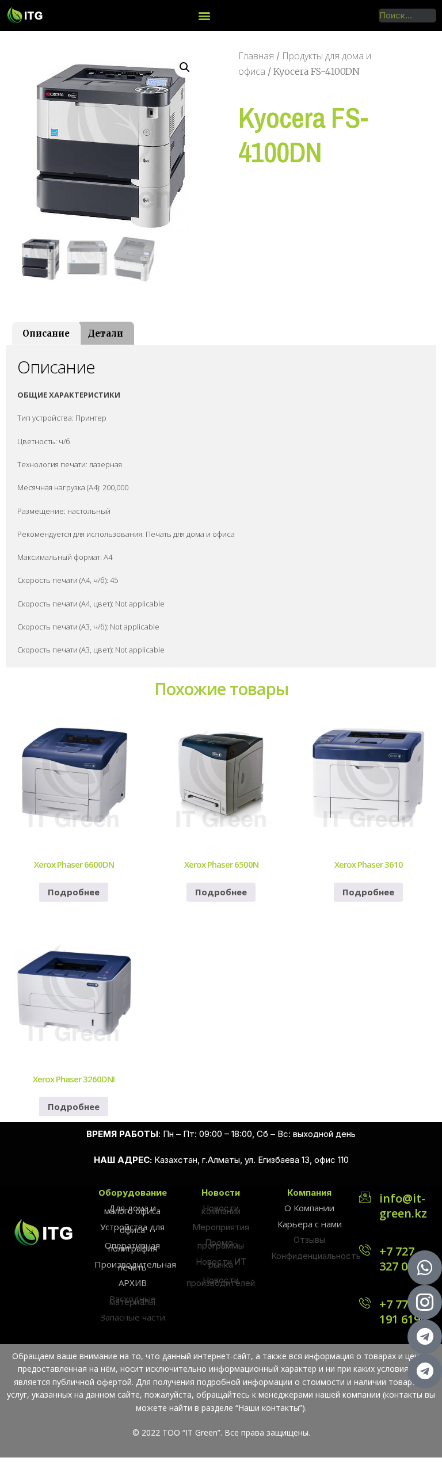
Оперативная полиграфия (132, 1246)
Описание (46, 333)
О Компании (309, 1208)
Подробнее (74, 892)
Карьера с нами (309, 1224)
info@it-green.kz (403, 1206)
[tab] (46, 333)
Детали (105, 333)
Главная (256, 55)
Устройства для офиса (132, 1228)
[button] (204, 15)
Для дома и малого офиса (132, 1209)
